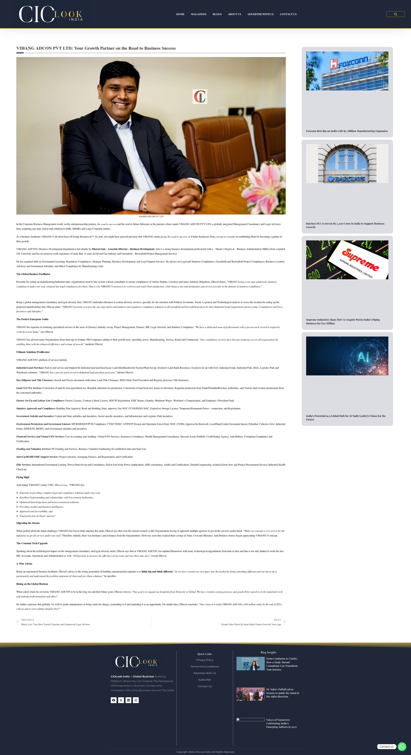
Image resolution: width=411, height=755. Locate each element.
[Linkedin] (128, 700)
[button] (395, 14)
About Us (234, 14)
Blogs (217, 14)
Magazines (198, 14)
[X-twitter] (121, 700)
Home (180, 14)
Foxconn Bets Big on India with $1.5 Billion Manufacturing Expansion (347, 131)
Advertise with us (260, 14)
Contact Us (288, 14)
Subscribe (204, 679)
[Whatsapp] (402, 746)
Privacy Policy (204, 659)
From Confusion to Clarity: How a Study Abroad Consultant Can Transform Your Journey (282, 664)
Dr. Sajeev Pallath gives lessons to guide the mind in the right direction (282, 693)
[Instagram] (136, 700)
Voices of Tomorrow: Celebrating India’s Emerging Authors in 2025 (281, 723)
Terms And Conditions (205, 666)
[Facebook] (114, 700)
